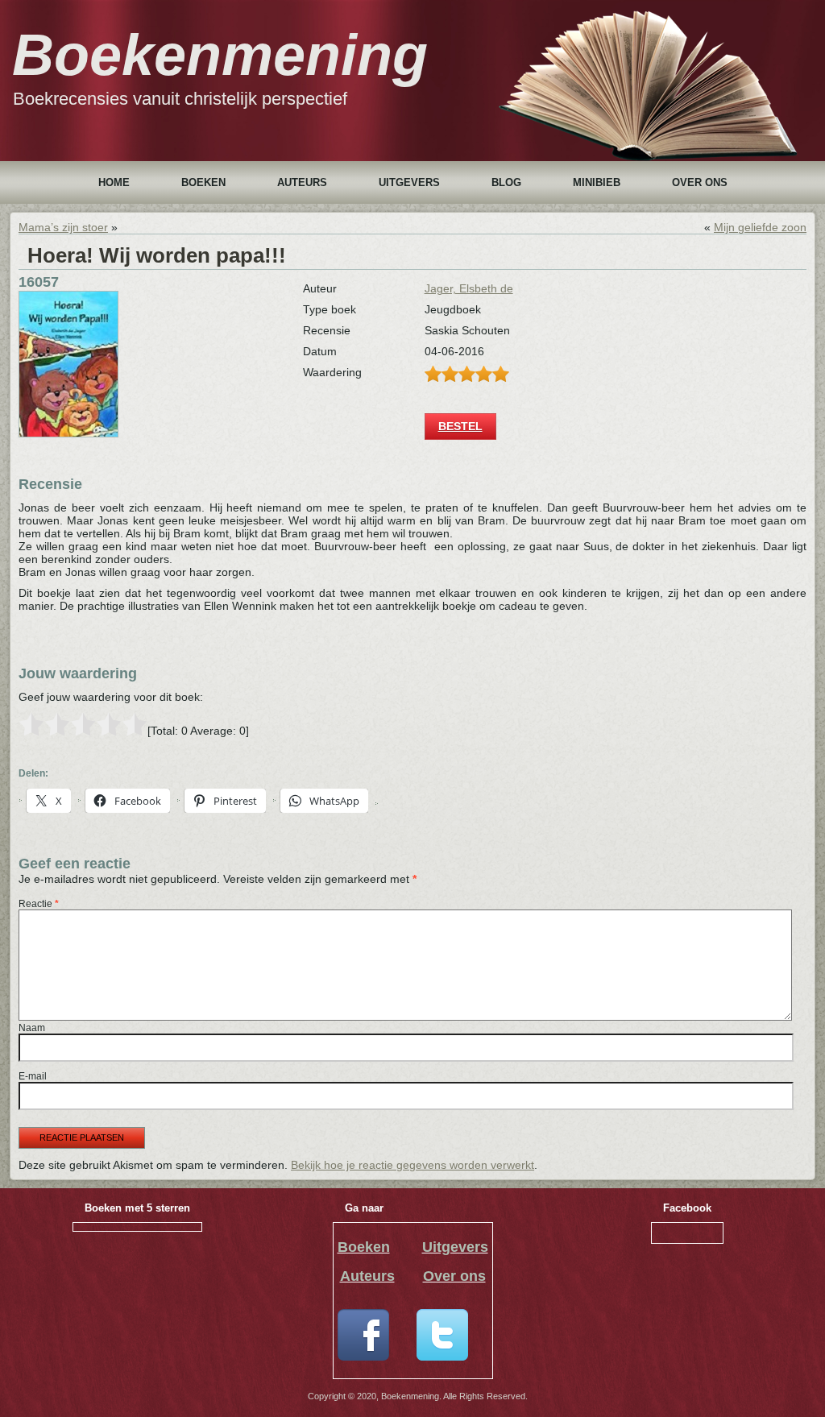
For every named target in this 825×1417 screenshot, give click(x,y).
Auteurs (302, 182)
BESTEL (460, 426)
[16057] (68, 433)
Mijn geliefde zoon (760, 227)
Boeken (203, 182)
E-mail (33, 1076)
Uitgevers (409, 182)
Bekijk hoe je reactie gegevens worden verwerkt (412, 1164)
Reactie (39, 903)
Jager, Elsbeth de (469, 288)
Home (114, 182)
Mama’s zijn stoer (63, 227)
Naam (32, 1028)
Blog (506, 182)
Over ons (700, 182)
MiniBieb (596, 182)
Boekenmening (220, 55)
